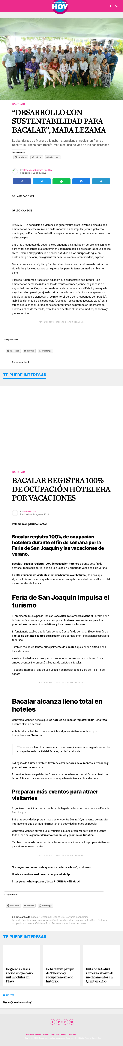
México (38, 1034)
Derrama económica (77, 917)
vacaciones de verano (74, 923)
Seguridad (55, 1034)
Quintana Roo (43, 923)
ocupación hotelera (23, 923)
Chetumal (46, 917)
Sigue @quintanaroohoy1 (18, 1002)
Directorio (29, 1034)
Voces (63, 1034)
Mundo (46, 1034)
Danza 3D (58, 917)
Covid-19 (72, 1034)
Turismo (56, 923)
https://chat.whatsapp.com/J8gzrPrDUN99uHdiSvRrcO (46, 881)
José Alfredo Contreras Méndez (55, 920)
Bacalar (35, 917)
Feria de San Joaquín (24, 920)
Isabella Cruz (29, 511)
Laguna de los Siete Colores (91, 920)
